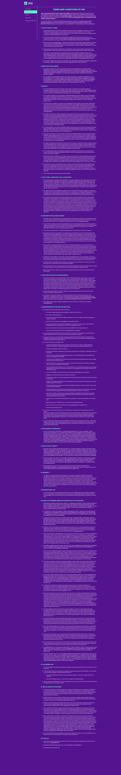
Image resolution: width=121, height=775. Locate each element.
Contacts (27, 14)
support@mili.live (48, 303)
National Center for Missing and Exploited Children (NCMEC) (81, 297)
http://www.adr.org (78, 531)
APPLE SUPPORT (84, 21)
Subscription (28, 17)
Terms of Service (29, 11)
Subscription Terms (83, 221)
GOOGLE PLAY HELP (45, 22)
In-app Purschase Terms (30, 20)
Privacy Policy (28, 9)
